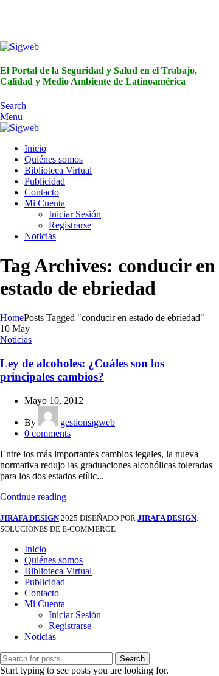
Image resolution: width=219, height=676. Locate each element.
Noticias (16, 339)
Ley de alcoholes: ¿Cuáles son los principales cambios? (82, 370)
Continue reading (33, 496)
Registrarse (70, 225)
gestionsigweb (87, 422)
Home (12, 317)
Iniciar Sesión (75, 214)
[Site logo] (19, 46)
